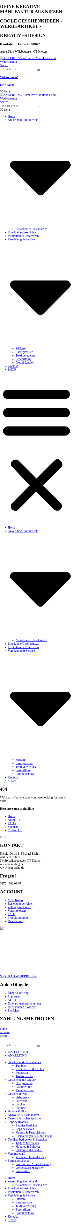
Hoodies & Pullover (28, 1146)
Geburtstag (22, 1097)
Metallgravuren (25, 1090)
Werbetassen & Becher (30, 1167)
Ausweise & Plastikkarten (31, 228)
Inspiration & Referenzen (23, 235)
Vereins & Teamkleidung (31, 1132)
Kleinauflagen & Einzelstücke (34, 1136)
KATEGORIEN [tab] (18, 1052)
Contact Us (15, 830)
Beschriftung (23, 359)
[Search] (38, 70)
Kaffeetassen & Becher (30, 1069)
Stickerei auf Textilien (29, 1150)
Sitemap (13, 826)
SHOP (12, 369)
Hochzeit (21, 1100)
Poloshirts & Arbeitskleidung (33, 1164)
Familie (20, 1104)
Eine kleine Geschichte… (23, 232)
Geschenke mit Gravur (22, 1079)
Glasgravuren (24, 1086)
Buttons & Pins (17, 1111)
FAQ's (12, 823)
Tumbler (21, 1065)
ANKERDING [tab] (17, 1055)
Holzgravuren (24, 1083)
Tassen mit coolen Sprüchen (25, 1118)
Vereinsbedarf (16, 1153)
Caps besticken (25, 1129)
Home (11, 116)
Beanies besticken (27, 1125)
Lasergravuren (24, 352)
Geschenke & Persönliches (24, 1062)
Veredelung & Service (21, 1195)
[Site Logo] (36, 61)
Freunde (21, 1107)
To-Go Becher (24, 1076)
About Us (14, 819)
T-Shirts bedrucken (27, 1143)
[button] (4, 65)
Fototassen (22, 1072)
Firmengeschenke (18, 1160)
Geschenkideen (17, 1093)
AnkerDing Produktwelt (23, 1181)
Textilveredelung (26, 355)
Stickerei (21, 348)
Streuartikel (23, 1171)
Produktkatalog (25, 362)
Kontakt (13, 366)
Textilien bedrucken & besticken (27, 1139)
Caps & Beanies (18, 1122)
